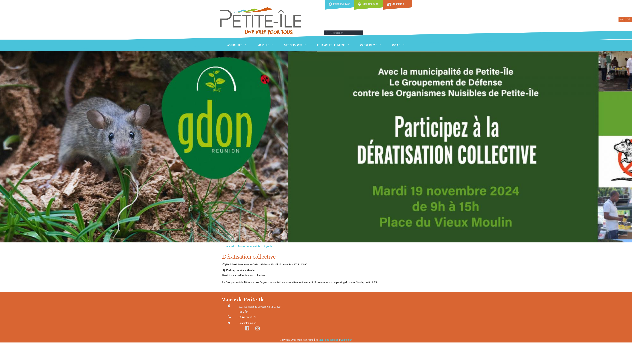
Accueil (230, 246)
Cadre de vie (368, 45)
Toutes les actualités (249, 246)
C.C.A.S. (396, 45)
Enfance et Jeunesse (331, 45)
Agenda (268, 246)
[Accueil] (261, 21)
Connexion (346, 339)
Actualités (234, 45)
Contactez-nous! (247, 323)
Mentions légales (328, 339)
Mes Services (293, 45)
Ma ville (263, 45)
